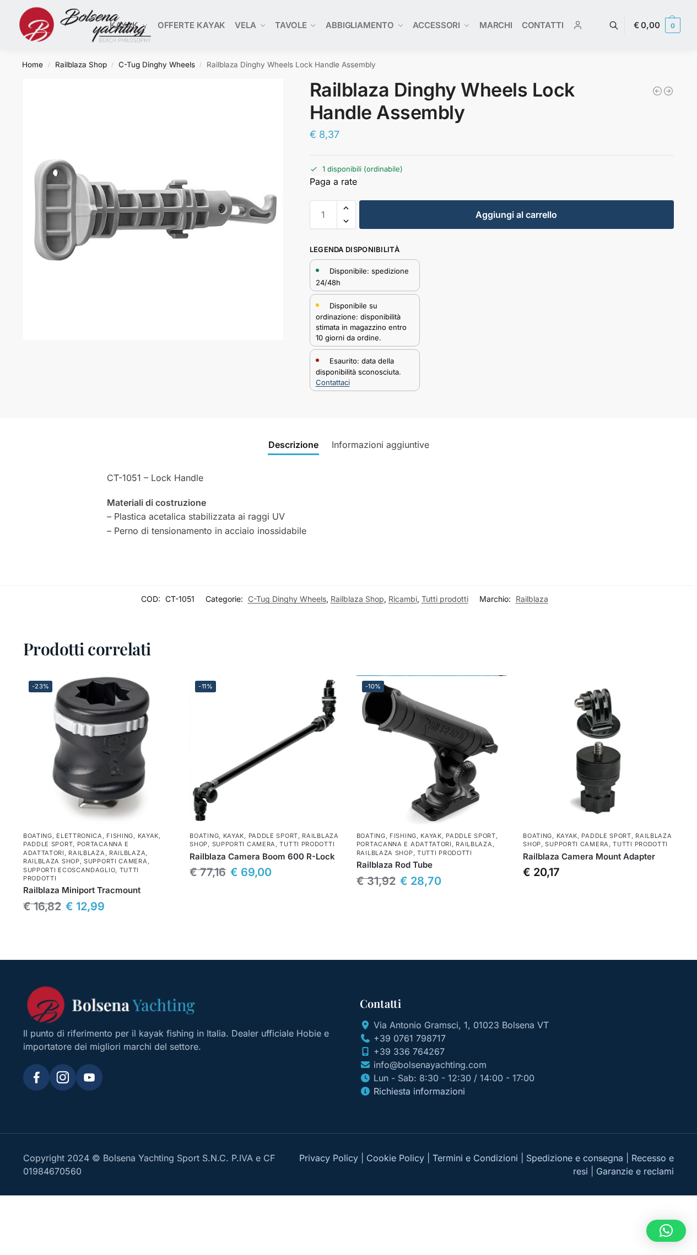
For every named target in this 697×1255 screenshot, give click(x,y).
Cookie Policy (395, 1157)
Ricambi (402, 599)
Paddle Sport (48, 844)
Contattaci (333, 382)
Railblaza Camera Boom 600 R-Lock (262, 856)
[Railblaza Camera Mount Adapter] (598, 750)
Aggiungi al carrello (516, 214)
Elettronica (79, 836)
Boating (37, 836)
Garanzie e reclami (635, 1171)
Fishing (119, 836)
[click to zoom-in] (153, 209)
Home (32, 64)
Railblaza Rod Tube (394, 864)
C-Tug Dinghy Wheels (156, 64)
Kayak (148, 836)
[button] (657, 25)
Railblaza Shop (81, 64)
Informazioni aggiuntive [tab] (380, 444)
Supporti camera (116, 861)
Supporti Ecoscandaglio (69, 870)
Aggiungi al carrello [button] (98, 932)
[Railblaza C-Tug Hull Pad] (668, 91)
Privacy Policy (328, 1157)
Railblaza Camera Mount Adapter (589, 856)
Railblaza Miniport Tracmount (82, 890)
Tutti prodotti (445, 599)
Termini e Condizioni (475, 1157)
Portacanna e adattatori (404, 844)
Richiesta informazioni (419, 1091)
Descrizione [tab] (293, 444)
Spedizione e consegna (574, 1157)
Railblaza (532, 599)
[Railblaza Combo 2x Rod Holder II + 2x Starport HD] (657, 91)
